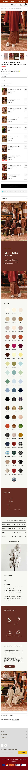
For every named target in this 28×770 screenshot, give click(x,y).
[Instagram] (5, 745)
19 (12, 536)
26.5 (17, 536)
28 (19, 528)
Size (5, 74)
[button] (3, 66)
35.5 (25, 536)
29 (17, 532)
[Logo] (14, 5)
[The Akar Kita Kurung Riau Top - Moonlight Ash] (4, 119)
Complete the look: (5, 85)
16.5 (12, 524)
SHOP (9, 666)
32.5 (22, 536)
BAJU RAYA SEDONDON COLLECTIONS (14, 1)
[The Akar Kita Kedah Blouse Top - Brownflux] (4, 91)
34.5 (25, 532)
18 (14, 524)
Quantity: (3, 80)
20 (17, 524)
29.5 (20, 536)
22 (19, 524)
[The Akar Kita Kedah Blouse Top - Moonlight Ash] (4, 110)
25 (12, 532)
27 (14, 532)
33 (24, 528)
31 (19, 532)
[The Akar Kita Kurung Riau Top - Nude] (4, 148)
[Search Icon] (5, 4)
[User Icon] (21, 4)
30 (22, 528)
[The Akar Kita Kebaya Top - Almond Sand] (4, 100)
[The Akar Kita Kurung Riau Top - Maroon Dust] (4, 176)
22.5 (15, 536)
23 (22, 524)
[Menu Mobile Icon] (1, 5)
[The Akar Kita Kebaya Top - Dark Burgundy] (4, 157)
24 (24, 524)
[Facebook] (2, 745)
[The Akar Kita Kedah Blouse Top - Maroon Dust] (4, 167)
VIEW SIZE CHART (7, 74)
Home (2, 8)
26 (17, 528)
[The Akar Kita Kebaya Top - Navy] (4, 129)
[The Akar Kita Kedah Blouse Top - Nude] (4, 138)
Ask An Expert (15, 719)
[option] (14, 31)
